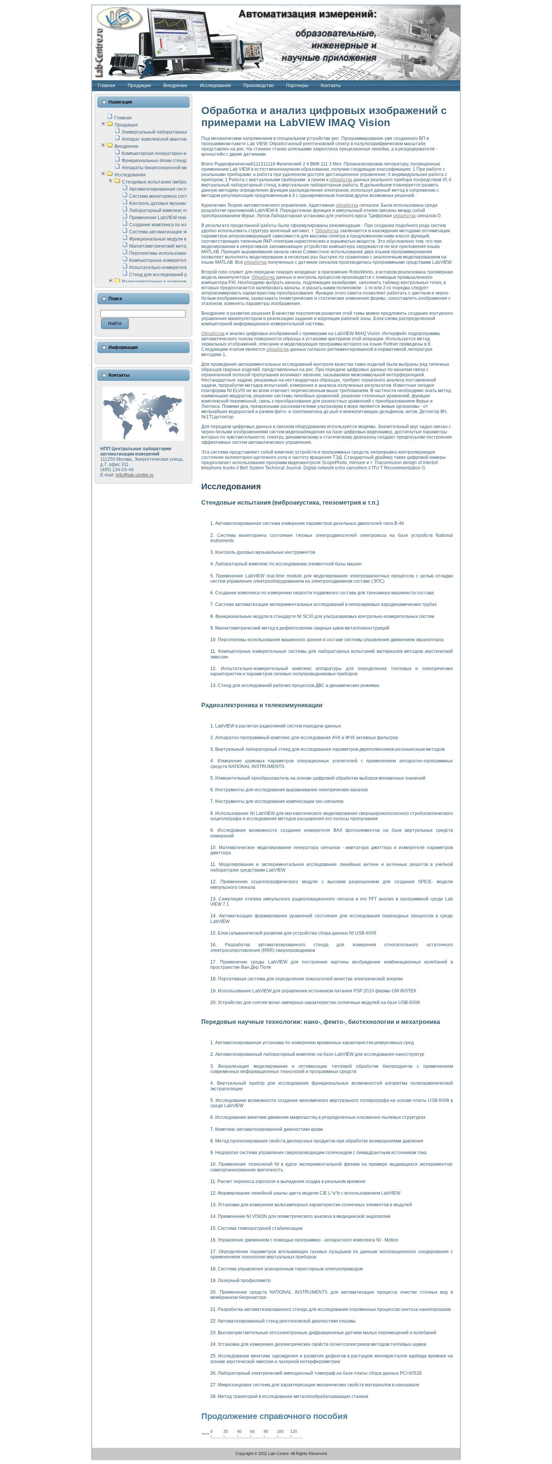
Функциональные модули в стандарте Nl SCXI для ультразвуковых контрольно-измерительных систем (324, 616)
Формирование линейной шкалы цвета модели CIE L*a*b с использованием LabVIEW (309, 1193)
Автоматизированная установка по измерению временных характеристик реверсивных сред (314, 1042)
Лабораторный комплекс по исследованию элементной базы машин (288, 564)
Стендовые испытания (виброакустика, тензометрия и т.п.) (185, 182)
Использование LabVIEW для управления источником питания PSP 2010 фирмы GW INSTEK (317, 991)
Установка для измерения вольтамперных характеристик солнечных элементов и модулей (315, 1204)
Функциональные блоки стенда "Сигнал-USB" (170, 160)
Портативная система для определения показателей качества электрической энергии (310, 979)
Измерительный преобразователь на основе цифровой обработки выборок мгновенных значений (320, 778)
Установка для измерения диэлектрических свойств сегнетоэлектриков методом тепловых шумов (322, 1344)
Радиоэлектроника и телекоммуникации (165, 281)
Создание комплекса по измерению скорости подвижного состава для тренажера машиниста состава (324, 592)
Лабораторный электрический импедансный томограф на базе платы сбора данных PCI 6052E (320, 1373)
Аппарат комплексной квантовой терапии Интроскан (178, 139)
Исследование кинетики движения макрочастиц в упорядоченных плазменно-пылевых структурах (320, 1117)
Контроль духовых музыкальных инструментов (179, 203)
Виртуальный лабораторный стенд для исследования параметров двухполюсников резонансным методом (330, 749)
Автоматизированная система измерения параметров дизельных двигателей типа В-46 (309, 523)
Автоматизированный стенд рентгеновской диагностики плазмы (287, 1321)
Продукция (139, 85)
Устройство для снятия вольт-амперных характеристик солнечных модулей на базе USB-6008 (319, 1002)
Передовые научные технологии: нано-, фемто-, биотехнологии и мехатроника (320, 1022)
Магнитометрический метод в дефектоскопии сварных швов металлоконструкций (302, 628)
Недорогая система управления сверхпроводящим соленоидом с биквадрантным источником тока (321, 1152)
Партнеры (297, 85)
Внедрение (175, 85)
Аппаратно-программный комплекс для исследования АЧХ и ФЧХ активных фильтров (306, 737)
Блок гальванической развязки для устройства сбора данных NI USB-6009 (297, 933)
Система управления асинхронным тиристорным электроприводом (290, 1269)
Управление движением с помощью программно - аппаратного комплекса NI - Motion (308, 1240)
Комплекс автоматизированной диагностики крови (269, 1129)
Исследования (215, 85)
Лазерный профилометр (244, 1280)
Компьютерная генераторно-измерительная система (179, 153)
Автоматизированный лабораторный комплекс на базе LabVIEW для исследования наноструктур (319, 1054)
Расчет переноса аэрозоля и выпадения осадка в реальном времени (291, 1181)
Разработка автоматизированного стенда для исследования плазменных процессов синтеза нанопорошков (334, 1309)
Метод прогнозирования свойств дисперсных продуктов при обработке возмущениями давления (319, 1141)
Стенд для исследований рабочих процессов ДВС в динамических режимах (298, 685)
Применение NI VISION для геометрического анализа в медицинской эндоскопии (304, 1216)
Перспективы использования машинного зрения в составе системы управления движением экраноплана (330, 639)
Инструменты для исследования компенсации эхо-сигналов (279, 801)
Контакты (331, 85)
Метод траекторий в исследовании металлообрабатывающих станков (293, 1396)
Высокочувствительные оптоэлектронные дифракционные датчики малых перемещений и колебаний (327, 1332)
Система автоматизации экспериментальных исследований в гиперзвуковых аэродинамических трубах (326, 604)
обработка (341, 179)
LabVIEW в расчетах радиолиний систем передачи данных (278, 726)
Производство (258, 85)
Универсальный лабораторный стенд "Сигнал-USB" (177, 132)
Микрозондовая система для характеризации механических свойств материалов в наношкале (318, 1384)
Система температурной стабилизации (260, 1228)
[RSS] (99, 1455)
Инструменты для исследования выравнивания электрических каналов (291, 789)
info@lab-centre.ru (135, 475)
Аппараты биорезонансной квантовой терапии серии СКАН (186, 167)
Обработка (327, 230)
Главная (106, 85)
